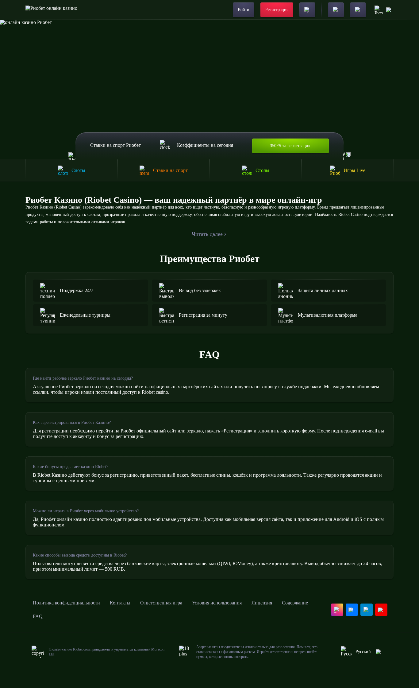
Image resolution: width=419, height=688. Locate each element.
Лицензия (262, 602)
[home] (51, 10)
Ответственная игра (161, 602)
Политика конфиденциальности (66, 602)
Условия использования (217, 602)
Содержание (295, 602)
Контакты (120, 602)
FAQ (38, 616)
